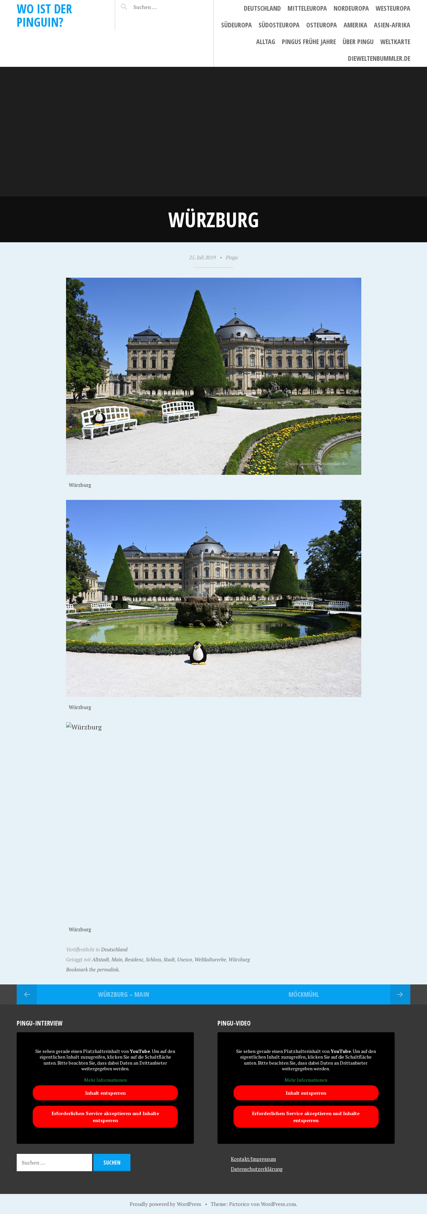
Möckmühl (304, 994)
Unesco (184, 959)
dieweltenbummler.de (379, 58)
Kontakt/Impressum (253, 1159)
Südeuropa (236, 24)
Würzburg (239, 959)
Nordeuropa (351, 8)
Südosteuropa (279, 24)
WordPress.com (278, 1204)
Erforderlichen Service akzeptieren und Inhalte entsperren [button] (105, 1116)
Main (116, 959)
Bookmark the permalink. (93, 969)
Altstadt (100, 959)
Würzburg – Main (123, 994)
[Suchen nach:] (161, 7)
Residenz (134, 959)
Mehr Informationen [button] (105, 1080)
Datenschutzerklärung (257, 1169)
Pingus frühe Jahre (309, 41)
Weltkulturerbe (210, 959)
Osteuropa (321, 24)
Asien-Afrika (392, 24)
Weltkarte (395, 41)
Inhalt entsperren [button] (105, 1093)
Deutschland (262, 8)
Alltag (265, 41)
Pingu (232, 257)
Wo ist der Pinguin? (44, 15)
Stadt (169, 959)
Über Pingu (358, 41)
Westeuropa (393, 8)
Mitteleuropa (307, 8)
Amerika (355, 24)
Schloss (153, 959)
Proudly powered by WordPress (165, 1204)
